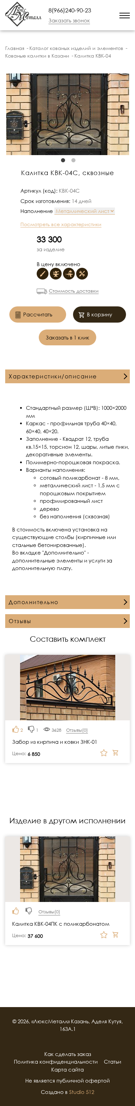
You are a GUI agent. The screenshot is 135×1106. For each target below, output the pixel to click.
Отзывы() (77, 730)
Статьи (112, 1061)
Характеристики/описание (53, 376)
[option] (67, 114)
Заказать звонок (69, 20)
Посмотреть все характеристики (60, 224)
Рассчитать (37, 314)
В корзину (99, 314)
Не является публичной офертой (67, 1080)
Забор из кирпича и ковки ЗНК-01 (54, 742)
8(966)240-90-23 (69, 10)
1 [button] (62, 160)
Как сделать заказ (67, 1054)
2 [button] (72, 160)
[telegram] (110, 15)
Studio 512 (81, 1092)
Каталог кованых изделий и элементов (76, 48)
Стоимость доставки (74, 291)
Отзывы (20, 621)
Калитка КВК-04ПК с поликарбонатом (60, 924)
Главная (14, 48)
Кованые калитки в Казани (37, 56)
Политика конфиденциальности (56, 1061)
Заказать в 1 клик (67, 337)
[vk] (76, 1041)
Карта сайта (67, 1069)
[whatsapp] (101, 15)
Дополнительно (33, 602)
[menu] (124, 15)
